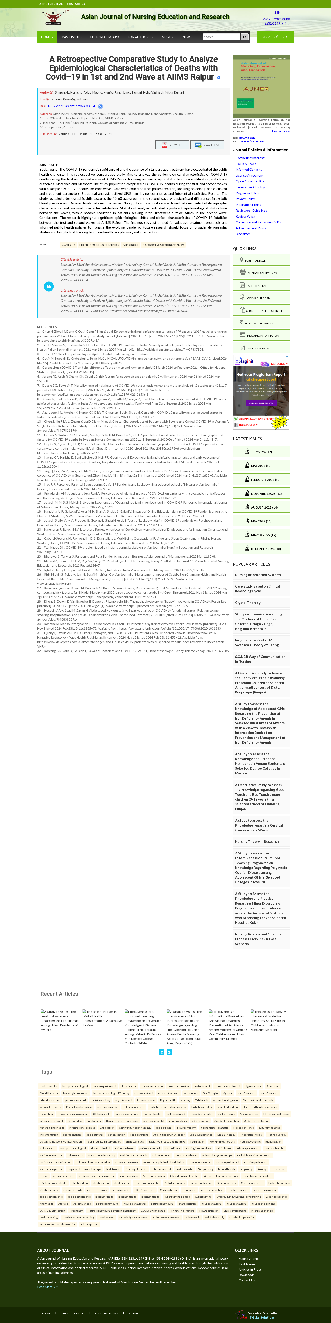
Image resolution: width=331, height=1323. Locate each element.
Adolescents (75, 1155)
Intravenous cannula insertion (58, 1224)
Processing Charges (258, 323)
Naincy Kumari (132, 92)
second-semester (63, 1175)
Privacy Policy (245, 199)
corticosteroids (72, 1189)
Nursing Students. (136, 1169)
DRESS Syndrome (145, 1189)
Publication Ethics (248, 204)
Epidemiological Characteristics (99, 245)
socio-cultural (164, 1127)
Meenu (97, 92)
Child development (252, 1182)
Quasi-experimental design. (122, 1120)
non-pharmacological (227, 1086)
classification (129, 1086)
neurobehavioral (212, 1203)
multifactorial (47, 1148)
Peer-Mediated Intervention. (104, 1141)
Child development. (234, 1210)
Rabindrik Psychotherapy (217, 1155)
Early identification (201, 1182)
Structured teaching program (260, 1106)
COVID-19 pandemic (153, 1210)
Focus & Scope (246, 164)
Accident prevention (226, 1120)
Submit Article (275, 36)
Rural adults (94, 1120)
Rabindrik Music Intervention (254, 1155)
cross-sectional (143, 1093)
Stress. (44, 1175)
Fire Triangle (210, 1093)
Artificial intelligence (225, 1100)
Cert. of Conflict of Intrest (265, 310)
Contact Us (76, 4)
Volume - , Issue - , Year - (85, 134)
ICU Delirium (172, 1148)
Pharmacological (100, 1148)
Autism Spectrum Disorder (169, 1134)
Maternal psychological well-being (163, 1162)
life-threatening (49, 1189)
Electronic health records (258, 1100)
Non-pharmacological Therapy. (111, 1093)
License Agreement (249, 175)
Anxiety (262, 1169)
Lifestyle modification (276, 1113)
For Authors (139, 37)
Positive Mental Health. (133, 1155)
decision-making (100, 1100)
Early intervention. (279, 1182)
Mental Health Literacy (101, 1155)
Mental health (226, 1169)
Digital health (168, 1100)
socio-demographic (201, 1113)
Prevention (46, 1113)
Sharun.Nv (62, 92)
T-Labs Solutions (262, 1317)
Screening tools (226, 1182)
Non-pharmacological (75, 1086)
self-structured (176, 1113)
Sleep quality (205, 1169)
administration (200, 1120)
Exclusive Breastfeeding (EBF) (167, 1141)
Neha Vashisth (153, 92)
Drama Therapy (226, 1134)
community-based (168, 1093)
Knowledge (75, 1120)
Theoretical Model (251, 1134)
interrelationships (262, 1210)
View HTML (211, 145)
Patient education (227, 1106)
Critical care (223, 1148)
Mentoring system (154, 1175)
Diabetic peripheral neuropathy (168, 1106)
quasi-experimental (104, 1086)
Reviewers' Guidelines (251, 210)
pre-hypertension (152, 1086)
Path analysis (192, 1217)
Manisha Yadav (80, 92)
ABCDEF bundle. (274, 1148)
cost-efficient (202, 1086)
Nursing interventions (198, 1148)
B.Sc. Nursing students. (53, 1182)
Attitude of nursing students (221, 1175)
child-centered (161, 1155)
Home (46, 37)
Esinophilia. (189, 1189)
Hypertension (253, 1086)
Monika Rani (112, 92)
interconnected (161, 1169)
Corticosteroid (169, 1189)
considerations (139, 1134)
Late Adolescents (276, 1196)
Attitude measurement (166, 1217)
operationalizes (72, 1134)
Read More (45, 1287)
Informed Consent (249, 169)
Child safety (107, 1127)
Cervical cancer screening (78, 1217)
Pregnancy (246, 1169)
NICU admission (208, 1210)
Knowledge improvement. (73, 1113)
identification (273, 1141)
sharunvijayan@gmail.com (70, 99)
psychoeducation (238, 1189)
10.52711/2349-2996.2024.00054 (71, 106)
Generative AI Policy (250, 187)
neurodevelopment (263, 1203)
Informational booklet (82, 1127)
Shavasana (273, 1086)
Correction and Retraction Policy (259, 222)
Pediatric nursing (175, 1182)
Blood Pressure (49, 1093)
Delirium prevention (248, 1148)
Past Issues (72, 37)
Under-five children (256, 1120)
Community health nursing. (135, 1127)
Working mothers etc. (222, 1141)
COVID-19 (68, 245)
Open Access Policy (250, 181)
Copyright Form (258, 298)
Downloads (246, 1275)
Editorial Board (104, 37)
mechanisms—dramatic (214, 1127)
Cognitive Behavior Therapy (84, 1169)
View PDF (175, 144)
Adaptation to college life (184, 1175)
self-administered (134, 1106)
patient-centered (75, 1100)
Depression (279, 1169)
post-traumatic (184, 1169)
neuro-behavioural (107, 1203)
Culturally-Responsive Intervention (61, 1141)
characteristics (135, 1141)
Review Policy (245, 216)
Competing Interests (251, 158)
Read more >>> (281, 131)
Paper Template (256, 285)
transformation (247, 1093)
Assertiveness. (82, 1203)
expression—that (243, 1127)
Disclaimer (243, 234)
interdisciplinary (97, 1189)
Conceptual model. (200, 1162)
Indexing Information (262, 335)
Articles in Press (257, 348)
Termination (197, 1141)
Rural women (106, 1217)
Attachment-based (186, 1155)
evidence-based (124, 1148)
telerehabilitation (50, 1100)
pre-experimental (107, 1106)
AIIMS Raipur (130, 245)
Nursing (185, 1100)
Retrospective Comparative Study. (163, 245)
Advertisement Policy (251, 228)
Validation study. (214, 1217)
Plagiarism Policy (247, 193)
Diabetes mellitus (201, 1106)
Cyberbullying (203, 1196)
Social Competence (201, 1134)
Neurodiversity (186, 1127)
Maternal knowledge (52, 1127)
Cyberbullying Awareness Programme (238, 1196)
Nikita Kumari (174, 92)
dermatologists (121, 1189)
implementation (49, 1134)
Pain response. (89, 1224)
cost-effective (226, 1113)
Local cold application (242, 1217)
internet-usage (104, 1196)
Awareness (191, 1093)
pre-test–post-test (212, 1189)
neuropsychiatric (250, 1141)
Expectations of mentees (257, 1175)
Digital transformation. (79, 1106)
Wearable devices (50, 1106)
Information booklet (51, 1120)
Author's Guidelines (261, 273)
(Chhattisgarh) (102, 1113)
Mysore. (228, 1093)
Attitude (63, 1203)
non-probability (153, 1113)
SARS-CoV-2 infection (52, 1210)
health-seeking (49, 1217)
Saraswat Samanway (126, 1162)
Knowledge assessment (133, 1217)
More (167, 37)
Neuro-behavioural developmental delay (112, 1210)
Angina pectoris (249, 1113)
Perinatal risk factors (182, 1210)
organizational (123, 1100)
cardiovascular (48, 1086)
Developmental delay (147, 1182)
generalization (116, 1134)
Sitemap (134, 1313)
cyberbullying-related (177, 1196)
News (187, 37)
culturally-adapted (269, 1127)
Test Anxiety (113, 1169)
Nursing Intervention (75, 1093)
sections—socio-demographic (97, 1175)
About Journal (51, 4)
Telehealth (201, 1100)
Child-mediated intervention (93, 1162)
